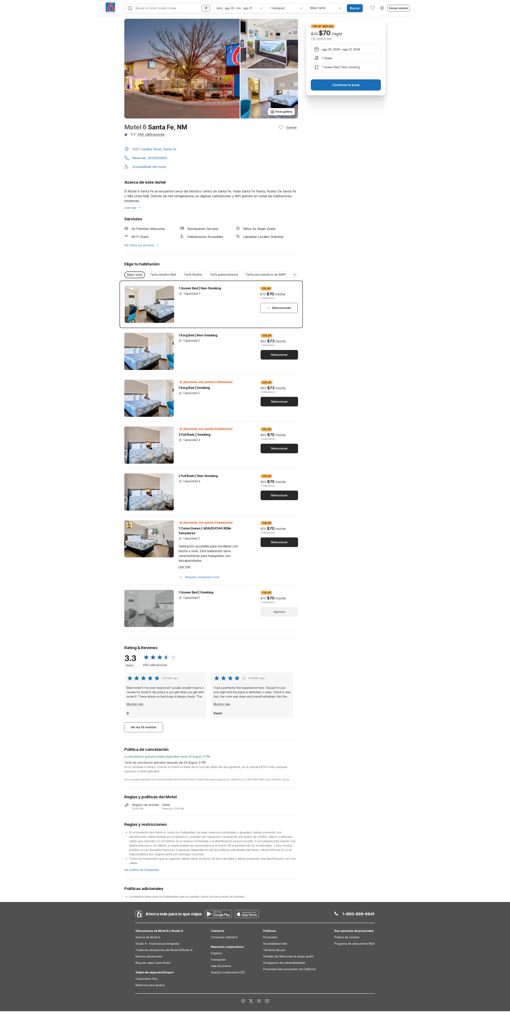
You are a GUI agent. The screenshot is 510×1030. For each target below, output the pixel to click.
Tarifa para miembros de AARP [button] (265, 274)
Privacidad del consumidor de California (289, 969)
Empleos (216, 953)
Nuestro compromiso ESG (228, 972)
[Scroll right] (295, 275)
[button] (211, 149)
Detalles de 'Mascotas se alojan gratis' (288, 956)
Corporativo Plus (146, 978)
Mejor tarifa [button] (134, 274)
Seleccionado (281, 307)
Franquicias (218, 959)
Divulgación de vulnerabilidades (284, 962)
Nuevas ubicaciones (148, 956)
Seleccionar (279, 354)
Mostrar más (135, 704)
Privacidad (270, 937)
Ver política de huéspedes (141, 869)
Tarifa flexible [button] (193, 274)
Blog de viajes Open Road (152, 962)
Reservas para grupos (150, 985)
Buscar (355, 8)
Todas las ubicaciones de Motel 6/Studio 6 (163, 950)
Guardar (291, 127)
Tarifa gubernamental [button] (224, 274)
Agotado (279, 611)
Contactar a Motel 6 (224, 937)
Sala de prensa (221, 966)
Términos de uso (274, 950)
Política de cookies (347, 937)
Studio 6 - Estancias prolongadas (157, 943)
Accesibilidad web (275, 943)
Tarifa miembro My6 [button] (163, 274)
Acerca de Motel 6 (147, 937)
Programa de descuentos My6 (354, 943)
